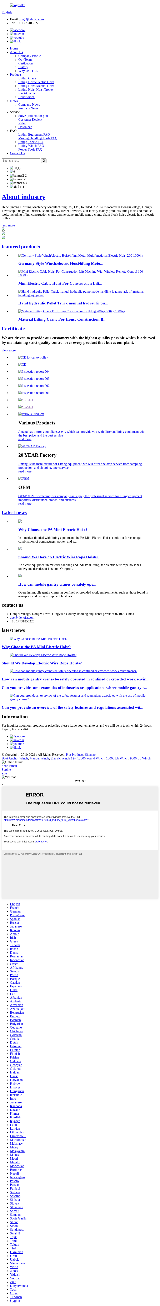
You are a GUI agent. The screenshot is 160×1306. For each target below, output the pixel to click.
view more (9, 350)
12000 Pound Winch (90, 758)
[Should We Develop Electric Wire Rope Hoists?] (20, 549)
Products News (28, 108)
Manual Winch (39, 758)
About (23, 196)
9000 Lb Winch (140, 758)
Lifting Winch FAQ (31, 145)
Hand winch (26, 97)
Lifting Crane (27, 78)
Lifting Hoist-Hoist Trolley (36, 89)
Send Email (9, 766)
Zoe (4, 773)
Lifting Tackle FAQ (31, 142)
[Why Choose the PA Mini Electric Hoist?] (20, 521)
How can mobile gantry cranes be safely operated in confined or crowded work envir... (75, 679)
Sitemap (90, 754)
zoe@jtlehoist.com (31, 19)
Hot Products (74, 754)
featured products (21, 246)
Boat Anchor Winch (15, 758)
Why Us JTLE (28, 71)
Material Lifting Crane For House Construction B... (62, 319)
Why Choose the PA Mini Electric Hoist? (53, 529)
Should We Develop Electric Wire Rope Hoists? (58, 557)
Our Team (25, 59)
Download (25, 127)
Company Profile (29, 56)
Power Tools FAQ (30, 149)
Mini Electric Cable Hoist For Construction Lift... (60, 283)
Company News (29, 104)
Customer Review (30, 119)
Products (15, 74)
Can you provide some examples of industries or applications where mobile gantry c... (74, 687)
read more (8, 225)
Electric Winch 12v (63, 758)
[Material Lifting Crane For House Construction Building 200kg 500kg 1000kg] (71, 311)
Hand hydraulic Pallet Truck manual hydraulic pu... (63, 303)
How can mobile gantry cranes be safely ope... (57, 584)
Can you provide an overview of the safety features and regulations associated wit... (72, 707)
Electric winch (27, 93)
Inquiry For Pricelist (15, 729)
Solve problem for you (33, 115)
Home (14, 48)
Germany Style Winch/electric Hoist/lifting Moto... (60, 263)
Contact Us (17, 153)
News (14, 101)
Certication (25, 63)
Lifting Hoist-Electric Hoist (36, 82)
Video (22, 123)
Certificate (13, 328)
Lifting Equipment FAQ (34, 134)
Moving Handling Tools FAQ (38, 138)
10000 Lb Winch (117, 758)
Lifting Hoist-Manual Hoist (36, 86)
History (23, 67)
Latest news (14, 512)
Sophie (6, 769)
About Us (16, 52)
